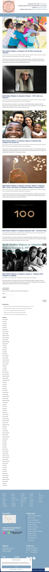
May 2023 (4, 386)
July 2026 (4, 321)
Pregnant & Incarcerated (32, 526)
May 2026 (4, 325)
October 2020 (5, 434)
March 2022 (4, 412)
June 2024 (4, 368)
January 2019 (5, 477)
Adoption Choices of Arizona (36, 54)
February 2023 (5, 392)
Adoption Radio (40, 232)
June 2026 (4, 323)
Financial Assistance (32, 533)
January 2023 (5, 394)
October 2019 (5, 459)
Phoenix (40, 7)
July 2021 (4, 426)
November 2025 (5, 337)
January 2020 (5, 453)
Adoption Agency (25, 54)
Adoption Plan (20, 277)
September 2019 (5, 461)
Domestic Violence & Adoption (34, 522)
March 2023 (4, 390)
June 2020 (4, 442)
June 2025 (4, 347)
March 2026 (4, 329)
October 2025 (5, 339)
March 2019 (4, 473)
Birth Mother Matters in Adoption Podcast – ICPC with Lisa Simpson (22, 96)
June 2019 (4, 467)
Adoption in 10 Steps (32, 535)
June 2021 (4, 428)
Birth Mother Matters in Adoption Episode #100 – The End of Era (24, 231)
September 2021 (5, 424)
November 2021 (5, 420)
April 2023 (4, 388)
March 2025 (4, 353)
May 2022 (4, 408)
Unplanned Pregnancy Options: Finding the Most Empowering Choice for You (19, 306)
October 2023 (5, 378)
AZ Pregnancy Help (9, 56)
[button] (30, 559)
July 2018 (4, 483)
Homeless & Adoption (32, 529)
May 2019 (4, 469)
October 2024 (5, 364)
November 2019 (5, 457)
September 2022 (5, 400)
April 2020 (4, 447)
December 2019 (5, 455)
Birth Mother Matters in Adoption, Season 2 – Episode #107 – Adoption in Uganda (23, 274)
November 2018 (5, 479)
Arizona (45, 7)
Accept (16, 566)
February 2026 (5, 331)
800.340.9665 (43, 9)
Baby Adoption (33, 277)
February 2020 (5, 451)
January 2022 (5, 416)
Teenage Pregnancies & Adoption (34, 531)
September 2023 (5, 380)
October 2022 (5, 398)
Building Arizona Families (19, 56)
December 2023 (5, 374)
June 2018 (4, 485)
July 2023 (4, 382)
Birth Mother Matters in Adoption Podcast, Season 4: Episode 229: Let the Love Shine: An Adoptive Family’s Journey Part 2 (23, 186)
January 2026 (5, 333)
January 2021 (5, 430)
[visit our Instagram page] (34, 558)
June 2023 (4, 384)
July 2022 (4, 404)
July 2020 (4, 440)
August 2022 (5, 402)
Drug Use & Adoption (32, 524)
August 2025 (5, 343)
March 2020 (4, 449)
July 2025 (4, 345)
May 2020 (4, 444)
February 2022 (5, 414)
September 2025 (5, 341)
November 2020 (5, 432)
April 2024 (4, 370)
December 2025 (5, 335)
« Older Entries (5, 287)
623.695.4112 (43, 4)
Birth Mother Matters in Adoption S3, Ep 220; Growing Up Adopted (22, 51)
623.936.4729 (35, 9)
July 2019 (4, 465)
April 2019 (4, 471)
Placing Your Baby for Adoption (34, 515)
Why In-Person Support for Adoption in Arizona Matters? (14, 310)
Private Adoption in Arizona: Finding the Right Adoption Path (15, 314)
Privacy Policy (19, 569)
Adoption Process (31, 517)
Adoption (20, 54)
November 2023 (5, 376)
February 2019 (5, 475)
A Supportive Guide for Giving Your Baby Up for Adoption (15, 312)
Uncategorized (27, 56)
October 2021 (5, 422)
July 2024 (4, 366)
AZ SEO (5, 232)
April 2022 (4, 410)
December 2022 (5, 396)
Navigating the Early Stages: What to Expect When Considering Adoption (18, 308)
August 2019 (5, 463)
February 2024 (5, 372)
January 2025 (5, 357)
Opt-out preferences (13, 569)
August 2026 (5, 319)
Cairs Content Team (8, 54)
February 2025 (5, 355)
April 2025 (4, 351)
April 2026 (4, 327)
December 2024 (5, 359)
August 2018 (5, 481)
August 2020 (5, 438)
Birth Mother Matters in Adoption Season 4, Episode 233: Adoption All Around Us (21, 141)
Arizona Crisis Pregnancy (33, 520)
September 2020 (5, 436)
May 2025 (4, 349)
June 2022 (4, 406)
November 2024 (5, 361)
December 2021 (5, 418)
